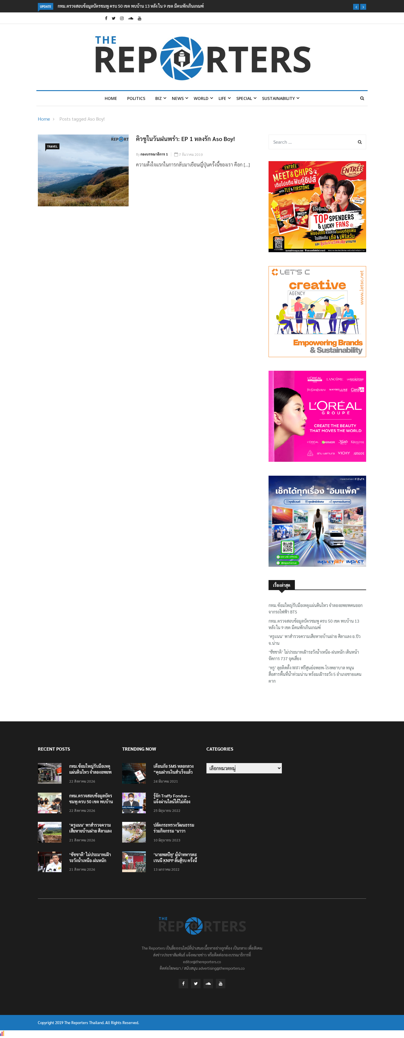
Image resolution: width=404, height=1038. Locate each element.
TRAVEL (52, 146)
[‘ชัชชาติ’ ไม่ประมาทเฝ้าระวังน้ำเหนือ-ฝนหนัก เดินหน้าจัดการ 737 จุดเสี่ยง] (51, 862)
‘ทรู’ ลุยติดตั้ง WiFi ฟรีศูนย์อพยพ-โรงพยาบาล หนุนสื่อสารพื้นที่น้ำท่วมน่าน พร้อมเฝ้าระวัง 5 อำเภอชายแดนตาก (315, 674)
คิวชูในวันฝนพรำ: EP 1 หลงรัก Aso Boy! (185, 138)
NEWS (178, 98)
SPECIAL (244, 98)
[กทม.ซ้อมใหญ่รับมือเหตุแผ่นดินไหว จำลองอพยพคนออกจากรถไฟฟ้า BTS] (51, 774)
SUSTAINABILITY (278, 98)
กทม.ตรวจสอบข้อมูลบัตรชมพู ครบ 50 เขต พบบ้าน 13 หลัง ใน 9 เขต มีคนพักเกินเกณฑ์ (131, 6)
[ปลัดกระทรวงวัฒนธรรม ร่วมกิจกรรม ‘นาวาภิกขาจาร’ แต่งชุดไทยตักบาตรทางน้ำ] (135, 833)
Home (111, 98)
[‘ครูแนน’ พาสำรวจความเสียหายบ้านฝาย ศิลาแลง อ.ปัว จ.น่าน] (51, 833)
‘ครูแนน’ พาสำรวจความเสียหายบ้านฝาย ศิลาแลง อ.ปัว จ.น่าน (315, 639)
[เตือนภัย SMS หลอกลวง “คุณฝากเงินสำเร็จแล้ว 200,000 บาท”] (135, 774)
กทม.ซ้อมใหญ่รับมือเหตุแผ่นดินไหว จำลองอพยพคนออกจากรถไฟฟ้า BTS (316, 608)
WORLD (201, 98)
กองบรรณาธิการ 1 (154, 154)
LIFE (222, 98)
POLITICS (136, 98)
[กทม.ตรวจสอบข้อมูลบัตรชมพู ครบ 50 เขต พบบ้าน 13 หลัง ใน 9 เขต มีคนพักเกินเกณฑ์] (51, 804)
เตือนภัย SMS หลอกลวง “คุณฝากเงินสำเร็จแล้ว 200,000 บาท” (173, 771)
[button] (356, 7)
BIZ (158, 98)
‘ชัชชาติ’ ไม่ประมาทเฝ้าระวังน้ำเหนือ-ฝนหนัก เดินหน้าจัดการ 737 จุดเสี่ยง (314, 655)
